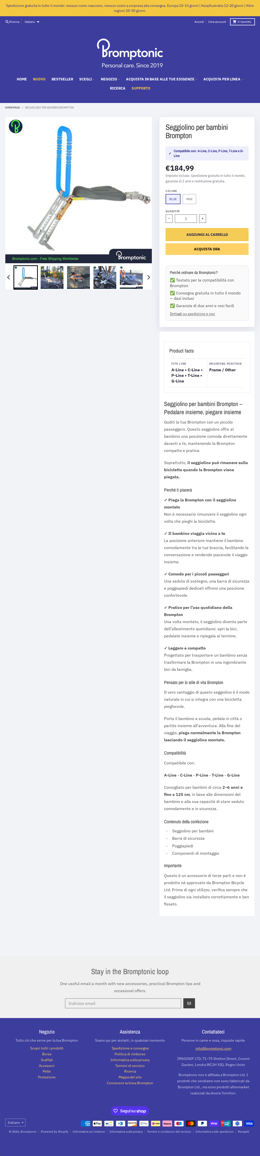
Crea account (217, 22)
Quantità (173, 211)
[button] (25, 277)
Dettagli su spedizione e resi (192, 313)
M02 (189, 199)
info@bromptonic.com (213, 1048)
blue (173, 199)
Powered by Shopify (54, 1131)
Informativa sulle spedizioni (215, 1131)
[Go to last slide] (8, 277)
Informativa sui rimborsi (89, 1131)
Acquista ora (207, 249)
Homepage (12, 107)
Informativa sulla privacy (126, 1131)
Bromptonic (29, 1131)
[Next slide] (148, 277)
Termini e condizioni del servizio (169, 1131)
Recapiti (243, 1131)
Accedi (199, 22)
